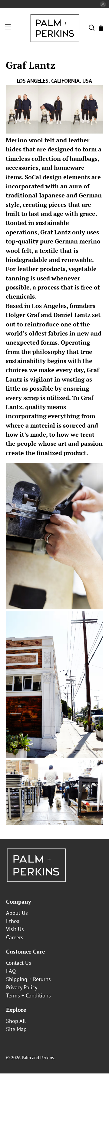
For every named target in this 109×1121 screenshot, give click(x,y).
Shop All (16, 1020)
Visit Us (15, 929)
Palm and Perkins (38, 1057)
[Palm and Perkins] (54, 28)
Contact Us (18, 962)
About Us (17, 912)
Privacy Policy (21, 987)
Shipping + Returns (28, 979)
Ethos (12, 921)
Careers (14, 937)
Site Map (16, 1029)
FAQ (11, 970)
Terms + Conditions (28, 995)
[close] (103, 4)
